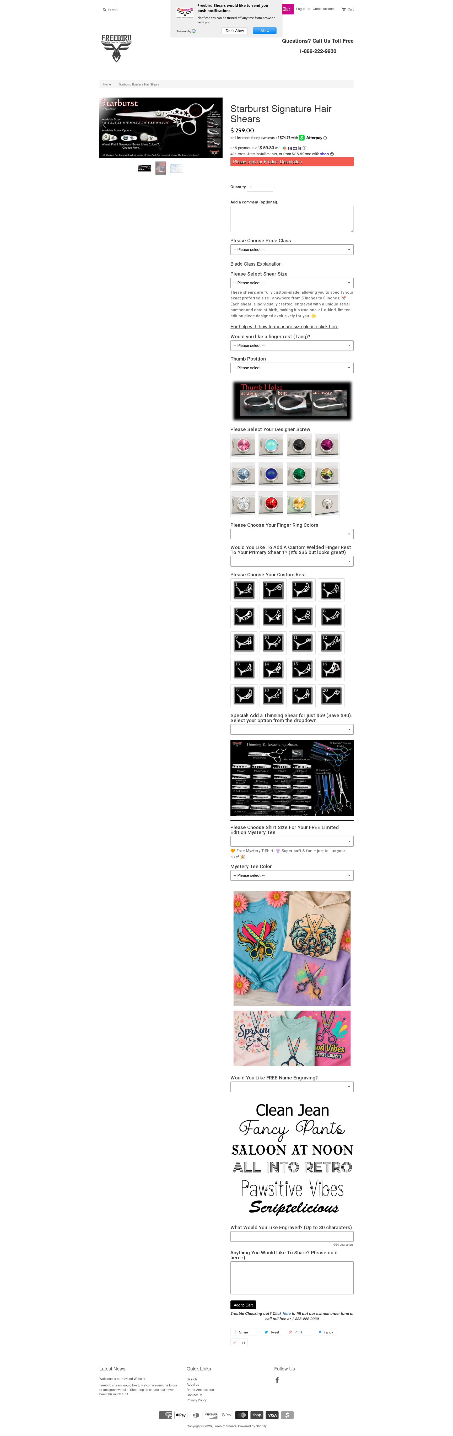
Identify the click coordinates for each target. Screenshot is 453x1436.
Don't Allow (235, 31)
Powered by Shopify (252, 1426)
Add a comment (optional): (254, 202)
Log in (300, 8)
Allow (265, 31)
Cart (351, 9)
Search (192, 1379)
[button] (292, 147)
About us (193, 1384)
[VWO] (197, 31)
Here (287, 1313)
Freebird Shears (224, 1426)
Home (107, 84)
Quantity (238, 186)
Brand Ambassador (200, 1389)
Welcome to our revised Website (122, 1378)
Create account (324, 8)
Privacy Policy (197, 1400)
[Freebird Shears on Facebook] (277, 1381)
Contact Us (194, 1394)
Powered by (184, 31)
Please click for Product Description (267, 161)
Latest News (112, 1368)
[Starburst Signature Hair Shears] (145, 168)
